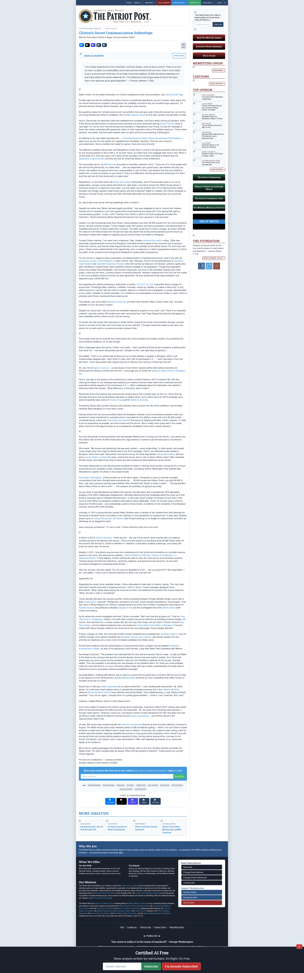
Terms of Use (145, 927)
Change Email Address (193, 872)
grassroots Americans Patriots (105, 893)
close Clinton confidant (96, 457)
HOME (128, 3)
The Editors (112, 824)
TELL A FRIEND (164, 3)
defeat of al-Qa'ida (139, 399)
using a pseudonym (140, 715)
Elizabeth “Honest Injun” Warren (136, 636)
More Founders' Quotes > (214, 258)
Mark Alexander (94, 55)
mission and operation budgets (147, 893)
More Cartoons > (217, 84)
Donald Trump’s (167, 123)
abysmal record (138, 114)
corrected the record (152, 240)
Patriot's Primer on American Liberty (209, 187)
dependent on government (91, 158)
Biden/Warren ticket (125, 677)
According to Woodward (90, 477)
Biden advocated (109, 686)
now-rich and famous (131, 724)
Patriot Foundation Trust (104, 903)
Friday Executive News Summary (117, 828)
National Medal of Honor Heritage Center (134, 906)
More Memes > (218, 70)
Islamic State (168, 607)
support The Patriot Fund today (100, 898)
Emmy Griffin (140, 824)
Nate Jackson (85, 824)
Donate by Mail (190, 897)
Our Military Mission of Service (209, 207)
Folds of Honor (140, 911)
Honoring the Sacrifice (105, 908)
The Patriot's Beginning (209, 177)
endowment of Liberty (130, 885)
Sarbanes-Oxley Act (116, 301)
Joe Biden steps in (169, 633)
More (121, 852)
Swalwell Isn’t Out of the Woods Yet (91, 828)
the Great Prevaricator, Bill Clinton (107, 518)
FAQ (122, 927)
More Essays (179, 56)
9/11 (127, 385)
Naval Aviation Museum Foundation (157, 913)
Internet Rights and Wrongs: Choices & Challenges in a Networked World (128, 557)
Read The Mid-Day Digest (209, 37)
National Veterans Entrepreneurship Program (114, 911)
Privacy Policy (160, 927)
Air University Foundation (100, 913)
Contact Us (132, 927)
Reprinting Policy (177, 927)
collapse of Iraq (125, 607)
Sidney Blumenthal (165, 454)
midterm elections (170, 689)
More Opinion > (217, 169)
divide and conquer (122, 181)
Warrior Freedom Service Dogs (129, 908)
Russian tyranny (86, 607)
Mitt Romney (110, 164)
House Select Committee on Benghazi (155, 625)
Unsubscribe (189, 882)
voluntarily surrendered (119, 420)
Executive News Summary (209, 46)
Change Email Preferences (195, 877)
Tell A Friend (209, 55)
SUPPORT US (195, 3)
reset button (90, 601)
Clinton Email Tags (174, 94)
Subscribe (179, 776)
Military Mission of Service (138, 903)
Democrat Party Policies (99, 692)
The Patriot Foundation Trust (209, 198)
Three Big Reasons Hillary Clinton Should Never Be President (151, 138)
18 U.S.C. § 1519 (145, 284)
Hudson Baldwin (168, 824)
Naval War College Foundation (125, 913)
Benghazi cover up (99, 367)
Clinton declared (104, 537)
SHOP (219, 3)
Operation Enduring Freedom (110, 263)
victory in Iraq (116, 399)
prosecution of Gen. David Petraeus (96, 260)
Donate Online (189, 892)
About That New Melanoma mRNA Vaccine (172, 829)
